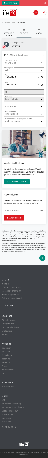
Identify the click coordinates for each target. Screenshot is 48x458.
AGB (3, 400)
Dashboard (6, 351)
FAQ (3, 373)
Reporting (6, 359)
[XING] (15, 427)
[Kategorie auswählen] (4, 47)
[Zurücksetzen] (39, 77)
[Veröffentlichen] (42, 258)
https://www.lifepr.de (13, 298)
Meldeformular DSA (10, 411)
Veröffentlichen (17, 182)
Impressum (6, 418)
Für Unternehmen (9, 320)
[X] (12, 427)
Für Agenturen (8, 324)
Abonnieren (15, 218)
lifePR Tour (11, 3)
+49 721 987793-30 (12, 287)
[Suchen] (35, 12)
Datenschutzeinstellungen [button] (13, 407)
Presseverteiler (8, 387)
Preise (4, 366)
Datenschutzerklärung (11, 404)
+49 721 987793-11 (12, 291)
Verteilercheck (8, 370)
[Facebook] (2, 427)
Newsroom (6, 348)
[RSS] (9, 427)
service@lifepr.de (20, 251)
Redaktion (6, 362)
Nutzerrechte (7, 414)
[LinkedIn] (6, 427)
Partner (5, 334)
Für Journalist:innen (10, 327)
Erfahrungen (7, 331)
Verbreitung (7, 355)
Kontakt (9, 305)
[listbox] (24, 62)
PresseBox (6, 422)
